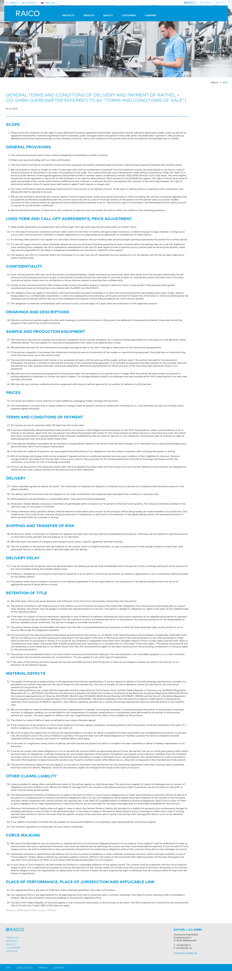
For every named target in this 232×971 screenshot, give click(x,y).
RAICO (214, 82)
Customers (129, 15)
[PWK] (221, 2)
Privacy (43, 967)
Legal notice (24, 967)
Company (150, 15)
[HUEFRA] (206, 2)
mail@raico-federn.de (185, 952)
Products (68, 15)
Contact (58, 967)
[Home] (23, 15)
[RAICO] (190, 2)
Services (88, 15)
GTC (8, 967)
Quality (108, 15)
